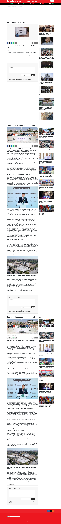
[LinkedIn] (11, 43)
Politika (32, 1)
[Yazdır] (16, 43)
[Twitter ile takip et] (51, 511)
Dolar (30, 3)
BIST (18, 3)
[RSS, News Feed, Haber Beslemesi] (53, 511)
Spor (36, 1)
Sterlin (50, 3)
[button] (32, 43)
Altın (7, 3)
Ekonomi (28, 1)
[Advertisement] (30, 14)
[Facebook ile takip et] (48, 511)
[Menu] (53, 1)
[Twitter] (9, 43)
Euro (40, 3)
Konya (24, 1)
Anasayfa (9, 6)
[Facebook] (7, 43)
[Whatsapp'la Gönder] (13, 43)
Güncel (20, 1)
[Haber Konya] (12, 1)
